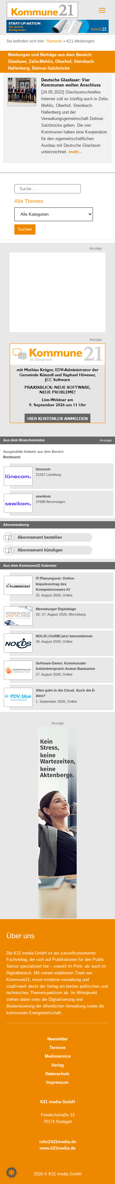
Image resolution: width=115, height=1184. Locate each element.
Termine (57, 1047)
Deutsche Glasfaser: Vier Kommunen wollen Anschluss (71, 82)
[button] (11, 1172)
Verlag (57, 1065)
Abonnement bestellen (40, 537)
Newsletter (57, 1039)
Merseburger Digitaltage (56, 609)
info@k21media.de (57, 1141)
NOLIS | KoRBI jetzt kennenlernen (64, 636)
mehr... (75, 151)
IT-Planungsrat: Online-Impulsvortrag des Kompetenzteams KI (55, 583)
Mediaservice (58, 1056)
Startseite (54, 41)
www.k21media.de (57, 1148)
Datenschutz (57, 1073)
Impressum (57, 1082)
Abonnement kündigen (40, 550)
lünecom (43, 469)
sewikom (43, 496)
